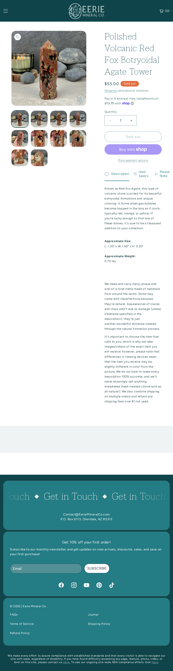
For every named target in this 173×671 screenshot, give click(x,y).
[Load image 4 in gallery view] (77, 119)
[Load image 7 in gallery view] (58, 138)
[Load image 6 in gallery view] (39, 138)
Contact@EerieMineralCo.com (86, 514)
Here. (67, 662)
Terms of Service (22, 623)
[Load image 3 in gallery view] (58, 119)
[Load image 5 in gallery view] (19, 138)
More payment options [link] (133, 160)
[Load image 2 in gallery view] (39, 119)
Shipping (111, 90)
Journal (93, 614)
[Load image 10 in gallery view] (39, 157)
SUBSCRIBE (97, 568)
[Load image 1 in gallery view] (19, 119)
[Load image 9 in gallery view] (19, 157)
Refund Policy (20, 633)
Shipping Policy (99, 623)
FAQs (14, 614)
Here (155, 662)
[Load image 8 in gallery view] (77, 138)
